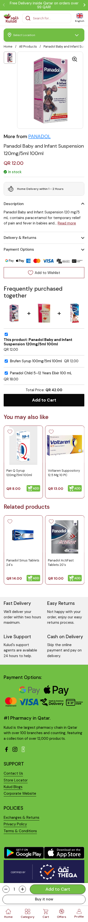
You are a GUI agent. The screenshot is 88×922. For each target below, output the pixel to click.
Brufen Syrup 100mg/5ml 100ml (36, 361)
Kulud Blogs (13, 786)
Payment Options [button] (19, 249)
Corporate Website (20, 793)
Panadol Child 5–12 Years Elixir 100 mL (41, 373)
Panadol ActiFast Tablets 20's (61, 562)
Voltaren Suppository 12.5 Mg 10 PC (64, 472)
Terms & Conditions (20, 831)
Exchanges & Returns (21, 817)
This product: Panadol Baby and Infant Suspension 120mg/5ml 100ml (38, 342)
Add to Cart (44, 400)
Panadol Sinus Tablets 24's (22, 562)
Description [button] (14, 203)
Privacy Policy (15, 824)
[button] (6, 889)
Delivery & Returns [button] (20, 237)
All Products (28, 46)
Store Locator (16, 780)
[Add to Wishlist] (10, 432)
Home (8, 46)
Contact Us (13, 773)
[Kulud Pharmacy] (11, 18)
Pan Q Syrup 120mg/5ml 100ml (19, 472)
